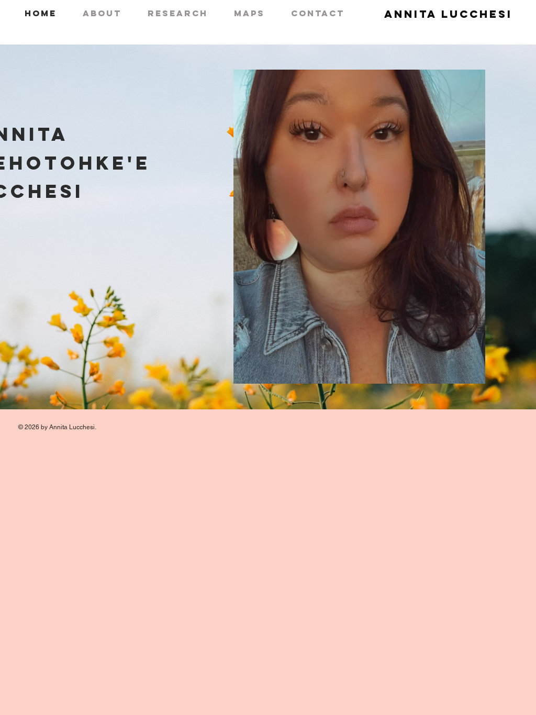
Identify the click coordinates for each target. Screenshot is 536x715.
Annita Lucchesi (448, 13)
